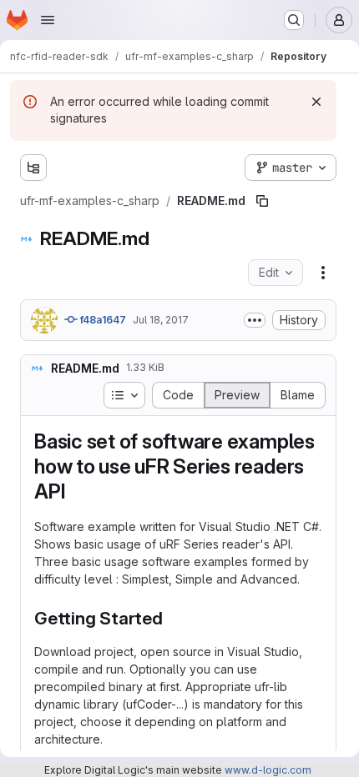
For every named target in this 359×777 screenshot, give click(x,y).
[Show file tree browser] (33, 167)
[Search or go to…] (294, 20)
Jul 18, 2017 (161, 319)
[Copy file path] (262, 201)
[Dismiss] (316, 102)
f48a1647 (102, 319)
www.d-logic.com (268, 770)
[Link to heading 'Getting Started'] (172, 618)
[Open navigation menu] (47, 20)
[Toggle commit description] (254, 320)
